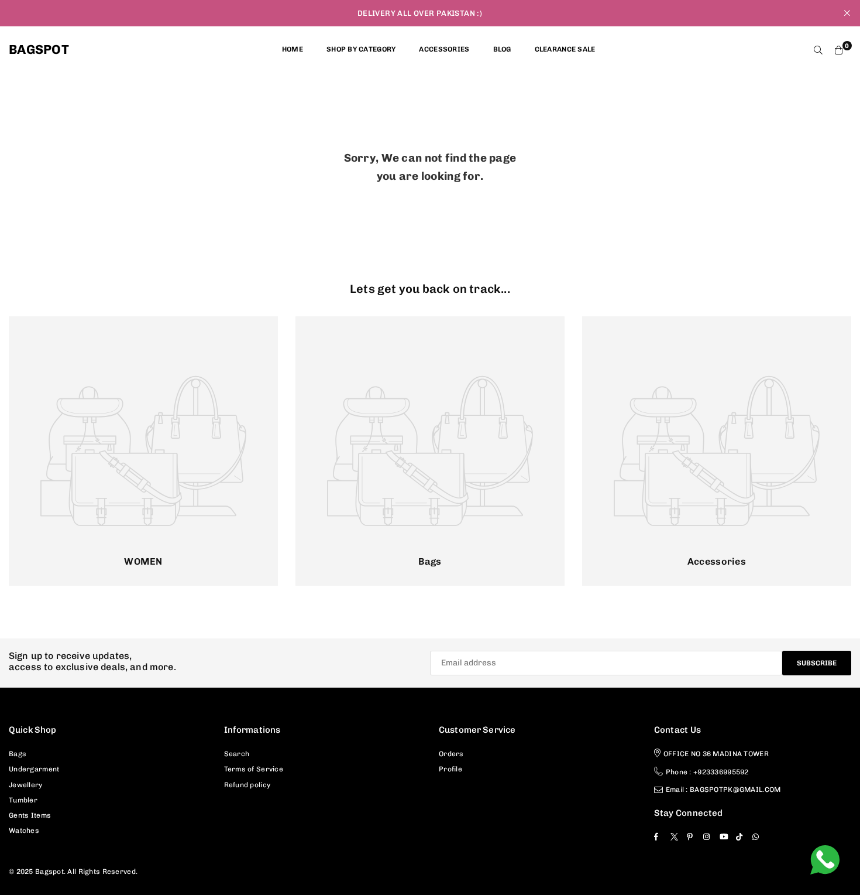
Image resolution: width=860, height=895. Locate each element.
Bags (17, 754)
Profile (450, 769)
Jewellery (26, 785)
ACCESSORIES (444, 49)
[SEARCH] (818, 50)
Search (237, 754)
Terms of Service (253, 769)
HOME (292, 49)
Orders (451, 754)
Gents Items (30, 815)
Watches (24, 830)
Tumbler (23, 800)
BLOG (502, 49)
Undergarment (34, 769)
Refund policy (247, 785)
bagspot (39, 49)
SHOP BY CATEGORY (360, 49)
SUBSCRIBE (817, 663)
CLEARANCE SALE (565, 49)
